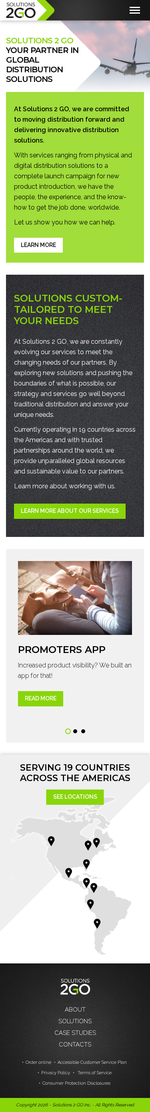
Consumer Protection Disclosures (76, 1083)
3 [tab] (83, 731)
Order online (38, 1062)
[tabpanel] (75, 633)
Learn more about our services (70, 511)
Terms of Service (94, 1072)
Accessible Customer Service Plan (92, 1062)
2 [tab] (75, 731)
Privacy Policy (55, 1072)
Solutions (75, 1021)
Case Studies (75, 1033)
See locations (75, 797)
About (75, 1009)
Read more (40, 698)
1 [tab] (68, 731)
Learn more (38, 245)
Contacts (75, 1044)
